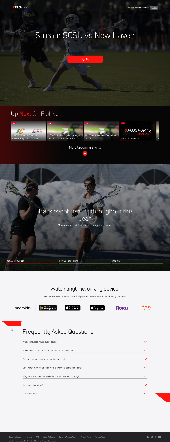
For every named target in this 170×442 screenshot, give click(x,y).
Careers (29, 437)
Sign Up (85, 59)
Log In (154, 8)
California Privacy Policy (67, 437)
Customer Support (15, 437)
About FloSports (49, 437)
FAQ (37, 437)
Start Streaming (28, 134)
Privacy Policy (86, 437)
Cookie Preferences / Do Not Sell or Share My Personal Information (33, 441)
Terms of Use (100, 437)
